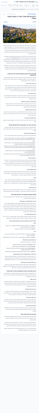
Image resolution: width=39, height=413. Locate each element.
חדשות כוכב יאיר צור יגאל (15, 5)
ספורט (2, 5)
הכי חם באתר (26, 5)
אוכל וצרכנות (33, 5)
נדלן (5, 5)
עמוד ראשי (37, 5)
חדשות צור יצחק (10, 5)
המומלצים (21, 5)
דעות (29, 5)
